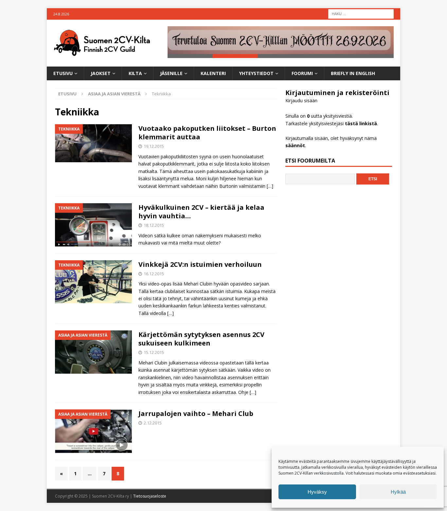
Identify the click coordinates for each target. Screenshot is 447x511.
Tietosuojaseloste (149, 496)
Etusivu (63, 73)
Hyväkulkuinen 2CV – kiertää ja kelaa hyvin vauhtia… (201, 211)
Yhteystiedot (256, 73)
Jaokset (101, 73)
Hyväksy (317, 492)
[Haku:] (361, 13)
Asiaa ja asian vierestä (114, 94)
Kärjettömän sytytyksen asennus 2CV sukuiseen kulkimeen (201, 338)
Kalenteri (213, 73)
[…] (270, 186)
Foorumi (302, 73)
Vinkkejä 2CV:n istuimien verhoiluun (200, 264)
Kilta (135, 73)
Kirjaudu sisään (301, 100)
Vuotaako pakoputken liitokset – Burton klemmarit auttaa (207, 132)
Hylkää (398, 492)
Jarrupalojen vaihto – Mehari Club (195, 413)
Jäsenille (171, 73)
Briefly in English (353, 73)
